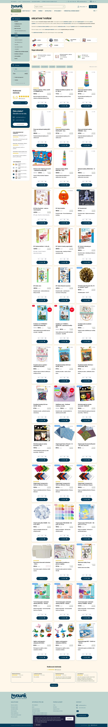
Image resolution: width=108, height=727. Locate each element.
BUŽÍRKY (16, 37)
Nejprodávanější (61, 66)
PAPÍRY (15, 33)
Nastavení (38, 724)
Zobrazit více (54, 685)
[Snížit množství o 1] (38, 102)
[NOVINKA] (86, 198)
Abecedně (69, 66)
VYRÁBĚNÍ (17, 49)
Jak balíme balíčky (14, 708)
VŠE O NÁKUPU (14, 1)
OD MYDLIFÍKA (17, 26)
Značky (15, 58)
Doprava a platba (14, 704)
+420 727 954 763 (20, 120)
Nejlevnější (44, 66)
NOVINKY (16, 21)
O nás (54, 704)
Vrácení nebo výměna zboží (16, 714)
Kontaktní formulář (20, 124)
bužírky (47, 26)
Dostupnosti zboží (14, 706)
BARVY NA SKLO (17, 28)
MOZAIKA (16, 44)
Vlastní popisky (14, 710)
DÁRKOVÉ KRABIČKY (18, 40)
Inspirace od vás (56, 708)
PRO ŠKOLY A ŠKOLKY (18, 53)
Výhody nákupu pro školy (57, 710)
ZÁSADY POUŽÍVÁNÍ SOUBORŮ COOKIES (39, 714)
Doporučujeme (35, 66)
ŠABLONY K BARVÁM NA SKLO (20, 30)
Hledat (63, 6)
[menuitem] (16, 10)
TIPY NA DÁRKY (17, 56)
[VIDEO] (64, 512)
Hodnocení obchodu (26, 1)
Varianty (41, 578)
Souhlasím (69, 718)
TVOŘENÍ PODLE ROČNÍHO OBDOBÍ (21, 51)
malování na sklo (62, 26)
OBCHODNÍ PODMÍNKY (36, 1)
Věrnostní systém (14, 716)
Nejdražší (52, 66)
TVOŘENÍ (16, 35)
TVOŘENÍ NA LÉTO (18, 23)
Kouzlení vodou (67, 23)
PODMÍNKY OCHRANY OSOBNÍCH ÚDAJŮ (49, 1)
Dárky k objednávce (14, 712)
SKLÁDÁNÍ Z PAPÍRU (19, 46)
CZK (93, 1)
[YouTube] (77, 711)
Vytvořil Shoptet (84, 725)
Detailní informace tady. (42, 721)
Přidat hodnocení (17, 102)
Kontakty (55, 706)
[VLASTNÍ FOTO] (86, 275)
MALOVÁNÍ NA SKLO (18, 42)
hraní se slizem (41, 26)
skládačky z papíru (67, 21)
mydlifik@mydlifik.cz (20, 117)
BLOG (20, 1)
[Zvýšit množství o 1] (45, 102)
